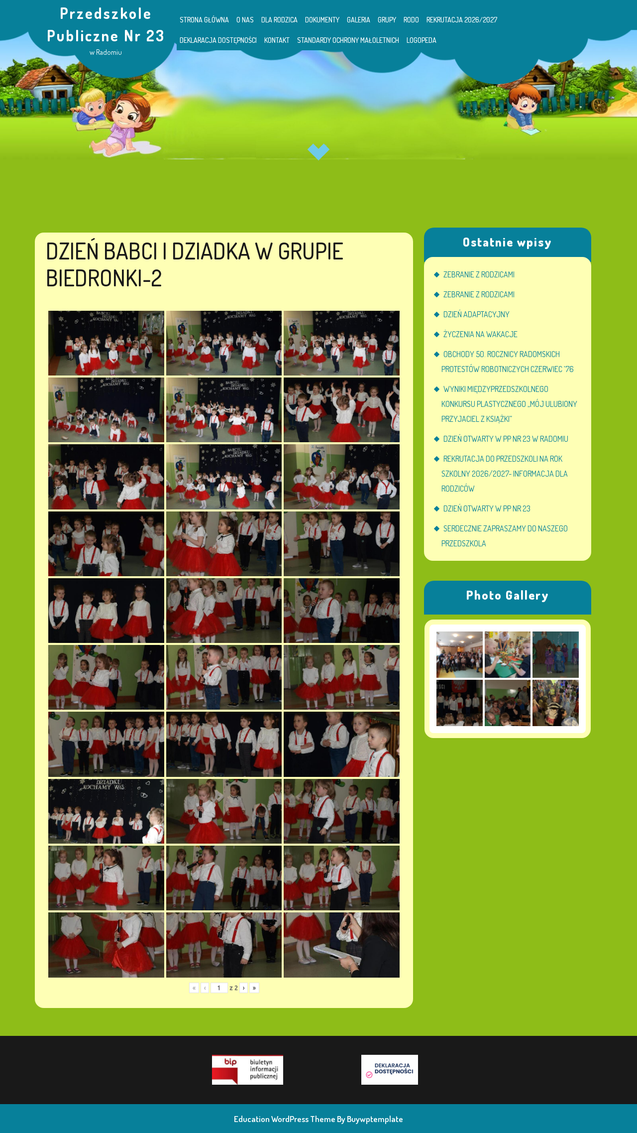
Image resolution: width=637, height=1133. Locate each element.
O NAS (245, 19)
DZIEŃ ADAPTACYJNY (476, 314)
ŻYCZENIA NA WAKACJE (480, 334)
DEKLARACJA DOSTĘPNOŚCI (218, 40)
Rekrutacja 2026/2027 (461, 19)
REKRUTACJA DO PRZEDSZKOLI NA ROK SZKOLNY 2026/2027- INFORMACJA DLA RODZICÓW (504, 474)
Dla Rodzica (279, 19)
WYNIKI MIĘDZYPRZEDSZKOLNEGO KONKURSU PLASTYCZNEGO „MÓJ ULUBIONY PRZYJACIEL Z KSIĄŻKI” (509, 404)
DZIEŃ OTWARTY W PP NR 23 (487, 508)
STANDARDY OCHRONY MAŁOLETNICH (348, 40)
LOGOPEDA (421, 40)
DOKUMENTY (322, 19)
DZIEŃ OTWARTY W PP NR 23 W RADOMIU (505, 439)
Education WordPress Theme (284, 1119)
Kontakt (277, 40)
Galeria (358, 19)
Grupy (387, 19)
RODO (411, 19)
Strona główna (204, 19)
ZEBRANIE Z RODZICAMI (479, 274)
